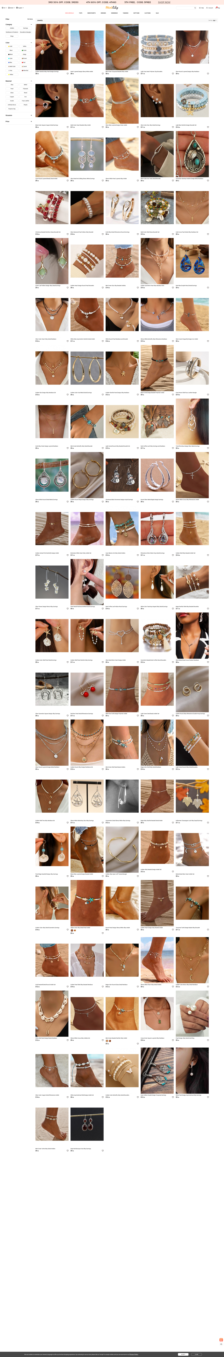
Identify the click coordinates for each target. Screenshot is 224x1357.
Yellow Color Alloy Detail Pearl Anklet (80, 927)
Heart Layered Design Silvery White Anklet (82, 71)
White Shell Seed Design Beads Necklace (46, 1038)
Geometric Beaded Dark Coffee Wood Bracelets (153, 660)
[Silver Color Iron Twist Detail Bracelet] (157, 154)
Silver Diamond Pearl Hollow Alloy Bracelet (82, 232)
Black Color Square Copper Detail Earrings (46, 125)
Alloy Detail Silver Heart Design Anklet (116, 660)
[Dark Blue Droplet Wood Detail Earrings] (192, 261)
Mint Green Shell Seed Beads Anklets (115, 767)
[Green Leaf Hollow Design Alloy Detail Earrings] (52, 261)
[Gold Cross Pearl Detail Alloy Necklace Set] (192, 208)
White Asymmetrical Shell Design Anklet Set (82, 1095)
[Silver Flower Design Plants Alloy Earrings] (52, 582)
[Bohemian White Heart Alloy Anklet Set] (87, 529)
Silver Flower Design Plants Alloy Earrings (46, 606)
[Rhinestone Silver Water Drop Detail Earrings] (157, 529)
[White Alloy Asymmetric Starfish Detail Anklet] (87, 314)
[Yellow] (72, 930)
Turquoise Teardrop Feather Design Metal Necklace (189, 178)
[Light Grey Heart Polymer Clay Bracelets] (157, 47)
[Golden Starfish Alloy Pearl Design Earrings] (52, 47)
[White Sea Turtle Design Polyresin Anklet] (122, 689)
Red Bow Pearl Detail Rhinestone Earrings (82, 713)
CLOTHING (148, 13)
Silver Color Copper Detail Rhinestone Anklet (47, 1095)
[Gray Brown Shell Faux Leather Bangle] (192, 368)
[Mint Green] (75, 930)
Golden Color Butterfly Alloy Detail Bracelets (117, 1095)
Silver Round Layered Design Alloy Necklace (187, 71)
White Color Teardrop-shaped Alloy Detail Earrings (154, 606)
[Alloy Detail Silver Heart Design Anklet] (122, 635)
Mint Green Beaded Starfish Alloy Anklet (116, 1038)
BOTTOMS (136, 13)
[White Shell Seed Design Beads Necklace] (52, 1014)
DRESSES (103, 13)
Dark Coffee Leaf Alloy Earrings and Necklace (153, 446)
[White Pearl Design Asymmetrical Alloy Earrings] (192, 1071)
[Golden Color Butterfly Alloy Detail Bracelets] (122, 1071)
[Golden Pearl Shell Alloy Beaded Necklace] (87, 960)
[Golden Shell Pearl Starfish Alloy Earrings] (87, 635)
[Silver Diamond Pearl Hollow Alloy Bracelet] (87, 208)
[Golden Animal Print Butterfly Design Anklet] (52, 529)
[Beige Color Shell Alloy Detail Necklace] (157, 743)
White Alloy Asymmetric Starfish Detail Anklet (83, 339)
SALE (157, 13)
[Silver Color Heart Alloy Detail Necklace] (52, 314)
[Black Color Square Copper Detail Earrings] (52, 100)
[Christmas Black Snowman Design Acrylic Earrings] (122, 475)
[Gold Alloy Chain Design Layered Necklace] (52, 422)
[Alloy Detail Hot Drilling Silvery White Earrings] (87, 154)
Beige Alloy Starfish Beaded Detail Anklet (151, 820)
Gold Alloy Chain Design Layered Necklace (46, 446)
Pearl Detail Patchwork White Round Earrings (83, 606)
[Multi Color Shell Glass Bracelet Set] (157, 208)
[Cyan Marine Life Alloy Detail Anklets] (122, 529)
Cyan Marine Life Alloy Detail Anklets (115, 553)
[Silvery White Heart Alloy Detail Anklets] (157, 960)
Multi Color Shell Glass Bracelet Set (150, 232)
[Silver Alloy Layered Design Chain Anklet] (122, 100)
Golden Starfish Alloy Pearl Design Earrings (47, 71)
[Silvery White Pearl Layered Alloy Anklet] (122, 154)
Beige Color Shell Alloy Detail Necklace (151, 767)
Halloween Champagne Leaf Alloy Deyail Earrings (189, 820)
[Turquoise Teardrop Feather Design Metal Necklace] (192, 154)
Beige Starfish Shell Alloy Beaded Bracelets (187, 606)
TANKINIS (125, 13)
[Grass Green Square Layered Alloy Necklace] (157, 1014)
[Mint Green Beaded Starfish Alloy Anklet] (122, 1014)
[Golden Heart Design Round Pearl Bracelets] (87, 261)
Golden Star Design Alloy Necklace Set (45, 392)
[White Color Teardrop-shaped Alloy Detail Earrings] (157, 582)
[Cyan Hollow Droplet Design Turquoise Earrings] (157, 1071)
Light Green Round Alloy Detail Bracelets (186, 767)
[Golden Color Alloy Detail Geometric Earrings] (52, 903)
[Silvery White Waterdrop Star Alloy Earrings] (87, 796)
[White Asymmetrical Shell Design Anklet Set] (87, 1071)
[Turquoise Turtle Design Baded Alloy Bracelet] (192, 903)
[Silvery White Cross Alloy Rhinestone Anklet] (192, 475)
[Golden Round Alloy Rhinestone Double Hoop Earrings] (192, 689)
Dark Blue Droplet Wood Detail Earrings (186, 285)
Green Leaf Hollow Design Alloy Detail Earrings (47, 285)
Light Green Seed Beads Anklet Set (150, 713)
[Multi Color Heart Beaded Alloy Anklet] (87, 100)
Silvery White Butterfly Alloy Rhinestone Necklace (154, 339)
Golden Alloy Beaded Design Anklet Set (151, 869)
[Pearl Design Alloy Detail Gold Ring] (192, 1014)
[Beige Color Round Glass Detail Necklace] (122, 960)
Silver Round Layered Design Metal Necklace (47, 767)
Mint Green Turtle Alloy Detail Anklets (45, 1148)
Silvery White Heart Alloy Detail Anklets (151, 984)
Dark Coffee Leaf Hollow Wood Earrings (116, 606)
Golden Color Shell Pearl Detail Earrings (45, 660)
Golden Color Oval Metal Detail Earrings (81, 392)
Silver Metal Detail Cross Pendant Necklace (187, 660)
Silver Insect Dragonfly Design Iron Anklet (187, 339)
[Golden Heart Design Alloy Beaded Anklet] (157, 903)
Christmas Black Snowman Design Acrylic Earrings (119, 499)
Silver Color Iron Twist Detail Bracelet (150, 178)
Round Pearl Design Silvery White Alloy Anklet (118, 927)
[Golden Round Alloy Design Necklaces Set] (87, 743)
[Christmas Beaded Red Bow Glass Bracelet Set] (52, 208)
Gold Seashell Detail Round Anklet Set (45, 984)
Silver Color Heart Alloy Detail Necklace (45, 339)
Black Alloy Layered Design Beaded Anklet (82, 874)
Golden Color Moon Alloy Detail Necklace (187, 984)
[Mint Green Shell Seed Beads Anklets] (122, 743)
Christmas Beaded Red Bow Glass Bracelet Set (48, 232)
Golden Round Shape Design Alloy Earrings (82, 499)
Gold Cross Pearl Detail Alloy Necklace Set (187, 232)
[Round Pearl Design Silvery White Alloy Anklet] (122, 903)
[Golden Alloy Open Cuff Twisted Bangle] (122, 850)
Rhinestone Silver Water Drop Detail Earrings (152, 553)
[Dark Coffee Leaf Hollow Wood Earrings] (122, 582)
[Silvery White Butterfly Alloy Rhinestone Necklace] (157, 314)
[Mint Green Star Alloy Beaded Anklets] (122, 261)
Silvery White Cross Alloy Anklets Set (80, 1038)
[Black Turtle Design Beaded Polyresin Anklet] (157, 368)
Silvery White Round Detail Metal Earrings (46, 499)
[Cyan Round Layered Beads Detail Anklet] (52, 154)
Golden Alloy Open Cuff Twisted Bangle (116, 874)
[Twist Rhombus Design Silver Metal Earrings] (192, 422)
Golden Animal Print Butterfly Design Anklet (47, 553)
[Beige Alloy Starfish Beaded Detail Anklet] (157, 796)
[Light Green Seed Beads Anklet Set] (157, 689)
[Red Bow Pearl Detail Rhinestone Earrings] (87, 689)
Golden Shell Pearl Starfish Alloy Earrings (81, 660)
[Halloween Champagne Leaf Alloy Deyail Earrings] (192, 796)
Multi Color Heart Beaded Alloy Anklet (81, 125)
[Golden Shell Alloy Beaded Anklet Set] (192, 529)
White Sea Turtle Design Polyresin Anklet (116, 713)
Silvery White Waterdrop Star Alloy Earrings (82, 820)
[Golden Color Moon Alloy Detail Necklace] (192, 960)
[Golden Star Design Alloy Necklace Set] (52, 368)
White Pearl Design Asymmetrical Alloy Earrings (188, 1095)
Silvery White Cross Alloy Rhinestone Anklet (187, 499)
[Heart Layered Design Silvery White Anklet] (87, 47)
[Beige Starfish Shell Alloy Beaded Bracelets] (192, 582)
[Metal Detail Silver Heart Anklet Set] (192, 850)
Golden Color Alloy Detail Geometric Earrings (47, 927)
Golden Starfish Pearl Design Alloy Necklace (117, 392)
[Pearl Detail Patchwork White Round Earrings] (87, 582)
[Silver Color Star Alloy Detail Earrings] (157, 100)
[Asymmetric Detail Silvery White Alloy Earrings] (122, 796)
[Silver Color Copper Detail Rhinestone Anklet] (52, 1071)
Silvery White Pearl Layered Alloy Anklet (116, 178)
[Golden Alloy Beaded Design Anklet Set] (157, 847)
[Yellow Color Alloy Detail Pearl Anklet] (87, 903)
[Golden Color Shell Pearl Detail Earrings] (52, 635)
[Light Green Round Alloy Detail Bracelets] (192, 743)
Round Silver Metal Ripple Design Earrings (152, 499)
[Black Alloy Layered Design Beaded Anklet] (87, 850)
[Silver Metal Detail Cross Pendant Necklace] (192, 635)
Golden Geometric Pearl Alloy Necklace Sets (152, 285)
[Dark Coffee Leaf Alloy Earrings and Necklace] (157, 422)
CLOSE (196, 1354)
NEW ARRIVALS (69, 13)
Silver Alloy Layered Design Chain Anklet (116, 125)
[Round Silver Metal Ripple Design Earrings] (157, 475)
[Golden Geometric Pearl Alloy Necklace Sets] (157, 261)
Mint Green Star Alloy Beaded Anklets (116, 285)
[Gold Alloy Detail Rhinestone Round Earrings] (122, 208)
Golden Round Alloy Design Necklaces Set (82, 767)
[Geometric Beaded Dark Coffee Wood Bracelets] (157, 635)
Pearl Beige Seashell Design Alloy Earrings (46, 874)
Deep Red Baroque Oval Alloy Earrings (81, 1148)
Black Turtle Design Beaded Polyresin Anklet (152, 392)
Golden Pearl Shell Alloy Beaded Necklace (82, 984)
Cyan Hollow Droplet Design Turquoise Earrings (153, 1095)
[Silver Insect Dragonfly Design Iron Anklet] (192, 314)
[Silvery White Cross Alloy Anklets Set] (87, 1014)
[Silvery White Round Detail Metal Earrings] (52, 475)
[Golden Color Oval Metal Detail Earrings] (87, 368)
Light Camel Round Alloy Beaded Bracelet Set (118, 446)
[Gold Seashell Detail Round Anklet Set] (52, 960)
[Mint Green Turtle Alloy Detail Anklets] (52, 1124)
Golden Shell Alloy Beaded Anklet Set (185, 553)
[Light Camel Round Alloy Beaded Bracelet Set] (122, 422)
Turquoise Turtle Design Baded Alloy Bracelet (188, 927)
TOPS (80, 13)
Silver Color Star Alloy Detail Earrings (150, 125)
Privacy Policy (134, 1354)
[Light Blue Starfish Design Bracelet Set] (192, 100)
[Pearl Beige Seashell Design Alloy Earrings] (52, 850)
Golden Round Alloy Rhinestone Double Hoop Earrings (190, 713)
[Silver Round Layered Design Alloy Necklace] (192, 47)
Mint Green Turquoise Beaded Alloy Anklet (117, 71)
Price (7, 121)
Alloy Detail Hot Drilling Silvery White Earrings (83, 178)
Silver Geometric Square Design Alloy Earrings (47, 713)
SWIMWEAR (114, 13)
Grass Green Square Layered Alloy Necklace (152, 1038)
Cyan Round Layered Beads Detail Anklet (46, 178)
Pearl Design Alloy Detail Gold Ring (185, 1038)
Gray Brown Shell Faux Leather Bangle (186, 392)
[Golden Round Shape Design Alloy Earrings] (87, 475)
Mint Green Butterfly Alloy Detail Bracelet (81, 446)
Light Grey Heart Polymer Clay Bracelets (151, 71)
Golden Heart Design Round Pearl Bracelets (82, 285)
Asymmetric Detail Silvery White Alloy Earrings (118, 820)
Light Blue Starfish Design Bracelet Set (186, 125)
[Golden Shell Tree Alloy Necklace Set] (52, 796)
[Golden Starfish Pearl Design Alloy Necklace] (122, 368)
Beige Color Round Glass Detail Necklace (116, 984)
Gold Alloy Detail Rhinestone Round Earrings (117, 232)
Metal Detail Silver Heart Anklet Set (185, 874)
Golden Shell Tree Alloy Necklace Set (45, 820)
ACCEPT (183, 1354)
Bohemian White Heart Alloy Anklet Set (81, 553)
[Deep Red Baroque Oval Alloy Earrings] (87, 1124)
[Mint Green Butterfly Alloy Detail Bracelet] (87, 422)
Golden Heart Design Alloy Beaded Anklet (152, 927)
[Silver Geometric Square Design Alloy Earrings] (52, 689)
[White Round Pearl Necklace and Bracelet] (122, 314)
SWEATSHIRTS (91, 13)
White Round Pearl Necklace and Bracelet (117, 339)
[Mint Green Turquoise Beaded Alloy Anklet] (122, 47)
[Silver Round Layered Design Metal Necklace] (52, 743)
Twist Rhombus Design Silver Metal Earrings (188, 446)
